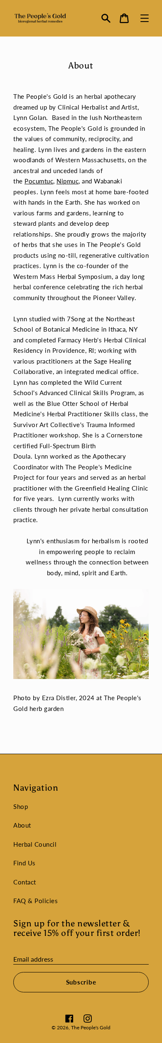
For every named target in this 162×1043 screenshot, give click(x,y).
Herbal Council (34, 844)
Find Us (24, 863)
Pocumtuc (39, 181)
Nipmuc (67, 181)
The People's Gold (90, 1027)
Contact (24, 882)
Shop (20, 806)
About (22, 825)
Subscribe (81, 982)
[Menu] (144, 18)
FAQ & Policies (35, 900)
